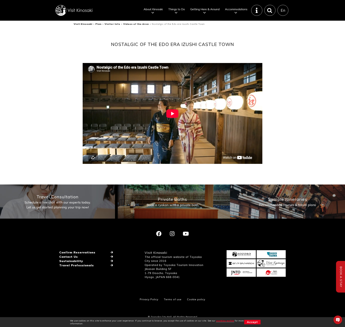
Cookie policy (196, 299)
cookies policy (225, 320)
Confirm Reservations (77, 252)
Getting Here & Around (205, 9)
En (283, 10)
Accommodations (236, 9)
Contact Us (68, 256)
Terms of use (172, 299)
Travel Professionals (76, 265)
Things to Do (176, 9)
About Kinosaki (153, 9)
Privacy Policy (149, 299)
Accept (252, 322)
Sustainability (71, 261)
